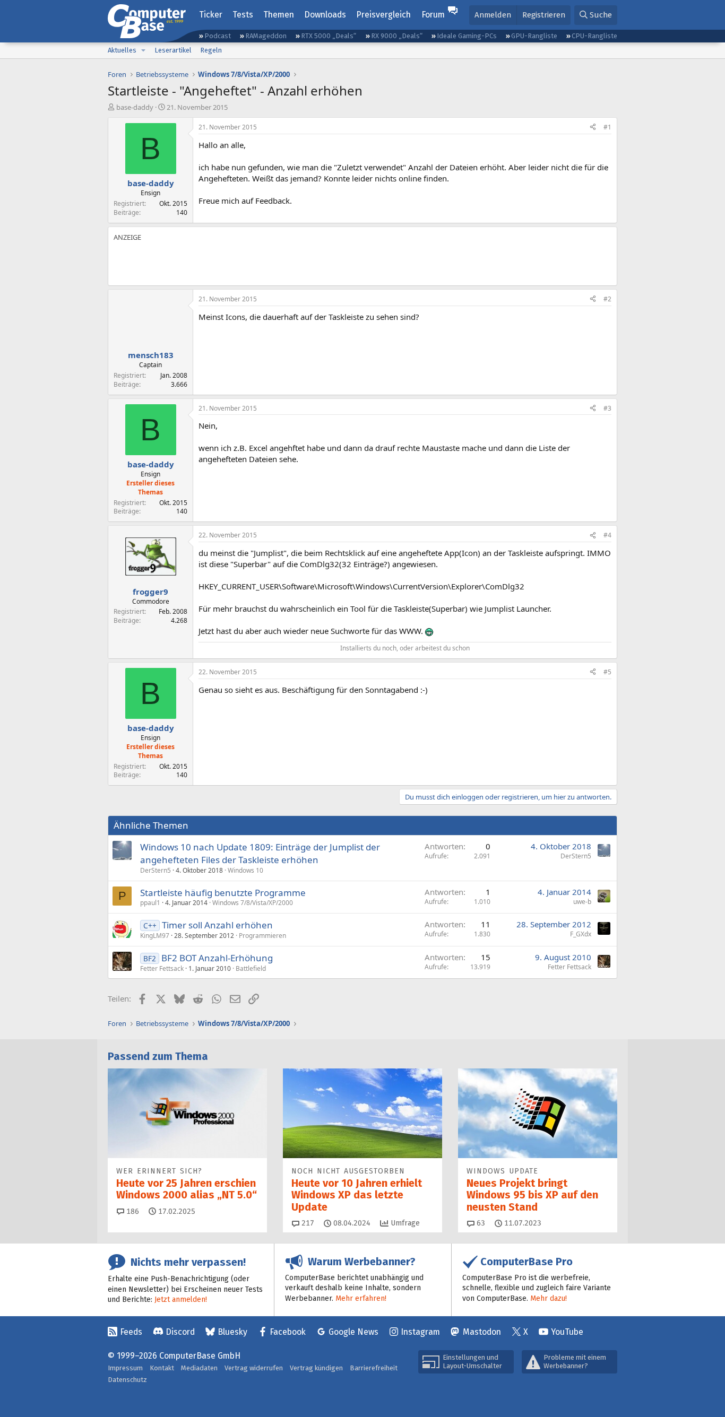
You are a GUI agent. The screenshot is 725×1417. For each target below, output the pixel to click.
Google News (353, 1332)
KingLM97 (154, 935)
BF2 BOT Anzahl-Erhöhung (217, 958)
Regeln (211, 50)
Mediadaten (199, 1368)
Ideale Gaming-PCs (467, 36)
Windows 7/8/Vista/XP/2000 (252, 902)
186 (131, 1211)
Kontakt (162, 1368)
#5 (607, 671)
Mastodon (482, 1332)
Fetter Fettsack (162, 968)
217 (306, 1223)
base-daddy (134, 107)
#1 (607, 127)
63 (479, 1223)
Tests (242, 15)
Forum (433, 15)
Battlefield (251, 968)
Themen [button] (278, 15)
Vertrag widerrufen (254, 1368)
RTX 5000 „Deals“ (328, 36)
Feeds (131, 1332)
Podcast (217, 36)
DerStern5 (155, 870)
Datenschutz (127, 1380)
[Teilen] (593, 127)
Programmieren (262, 935)
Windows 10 (245, 870)
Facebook (288, 1332)
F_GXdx (580, 933)
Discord (180, 1332)
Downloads (325, 15)
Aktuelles (122, 50)
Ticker (210, 15)
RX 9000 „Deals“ (396, 36)
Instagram (420, 1332)
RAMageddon (266, 36)
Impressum (125, 1368)
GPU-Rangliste (534, 36)
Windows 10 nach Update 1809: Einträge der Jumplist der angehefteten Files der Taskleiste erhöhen (260, 853)
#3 (607, 408)
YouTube (567, 1332)
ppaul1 (150, 902)
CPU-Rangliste (594, 36)
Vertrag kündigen (316, 1368)
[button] (143, 50)
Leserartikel (173, 50)
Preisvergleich (383, 15)
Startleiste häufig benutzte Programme (223, 892)
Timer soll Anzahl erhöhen (217, 925)
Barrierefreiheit (374, 1368)
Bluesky (232, 1332)
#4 (607, 535)
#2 (607, 298)
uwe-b (582, 901)
